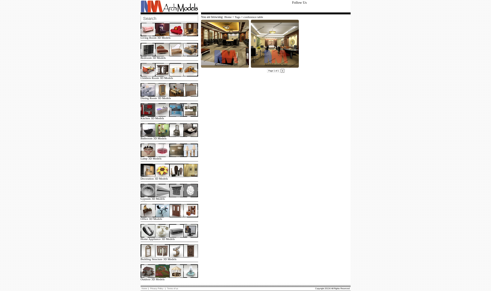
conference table (253, 17)
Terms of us (172, 288)
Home (228, 17)
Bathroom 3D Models (153, 138)
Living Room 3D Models (156, 37)
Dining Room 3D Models (156, 98)
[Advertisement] (246, 6)
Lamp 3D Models (151, 158)
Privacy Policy (156, 288)
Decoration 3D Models (154, 178)
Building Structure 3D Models (158, 259)
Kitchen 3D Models (152, 118)
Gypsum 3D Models (153, 198)
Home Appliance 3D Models (158, 239)
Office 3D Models (151, 218)
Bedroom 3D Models (153, 57)
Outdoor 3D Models (153, 279)
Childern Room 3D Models (157, 78)
